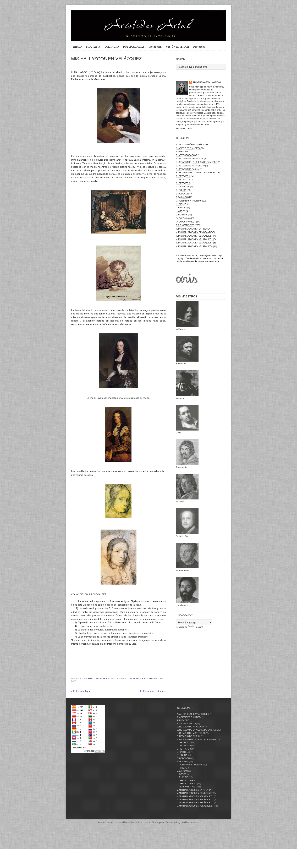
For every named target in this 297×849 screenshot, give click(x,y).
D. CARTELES (183, 186)
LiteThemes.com (190, 822)
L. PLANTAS (182, 214)
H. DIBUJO (181, 204)
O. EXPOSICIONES (185, 218)
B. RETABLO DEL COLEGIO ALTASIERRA (195, 172)
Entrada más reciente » (153, 691)
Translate (199, 626)
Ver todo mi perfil (184, 128)
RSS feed (148, 678)
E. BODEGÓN (182, 193)
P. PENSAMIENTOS (185, 225)
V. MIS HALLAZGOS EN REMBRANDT (194, 232)
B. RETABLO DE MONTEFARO (190, 165)
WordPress (124, 822)
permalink (138, 678)
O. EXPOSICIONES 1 (186, 221)
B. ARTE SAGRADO (185, 155)
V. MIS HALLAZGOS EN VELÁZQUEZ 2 (194, 239)
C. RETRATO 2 (183, 179)
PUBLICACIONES (133, 46)
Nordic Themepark (154, 822)
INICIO (77, 46)
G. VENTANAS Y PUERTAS (189, 200)
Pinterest (199, 46)
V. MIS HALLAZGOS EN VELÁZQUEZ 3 (194, 242)
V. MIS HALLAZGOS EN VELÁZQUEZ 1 (98, 678)
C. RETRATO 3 (183, 183)
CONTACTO (111, 46)
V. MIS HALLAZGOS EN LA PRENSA (193, 228)
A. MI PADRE (182, 151)
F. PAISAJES (182, 196)
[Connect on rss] (223, 14)
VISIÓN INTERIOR (177, 46)
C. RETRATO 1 (183, 176)
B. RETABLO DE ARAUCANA (190, 158)
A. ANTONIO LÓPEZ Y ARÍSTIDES (192, 144)
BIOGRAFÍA (93, 46)
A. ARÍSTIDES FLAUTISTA (188, 147)
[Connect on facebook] (217, 14)
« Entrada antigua (81, 691)
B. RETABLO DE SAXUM (187, 168)
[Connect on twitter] (212, 14)
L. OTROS (180, 211)
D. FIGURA (181, 189)
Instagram (155, 46)
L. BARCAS (181, 207)
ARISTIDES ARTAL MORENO (207, 82)
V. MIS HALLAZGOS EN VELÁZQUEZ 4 (194, 246)
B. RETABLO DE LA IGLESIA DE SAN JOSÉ (196, 161)
